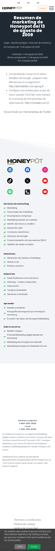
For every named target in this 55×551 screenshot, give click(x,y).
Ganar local (13, 261)
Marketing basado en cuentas (25, 446)
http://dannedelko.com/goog (25, 86)
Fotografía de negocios (19, 311)
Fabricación (13, 285)
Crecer (42, 8)
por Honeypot (38, 311)
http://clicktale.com (36, 102)
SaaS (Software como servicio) (22, 278)
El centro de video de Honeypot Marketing (28, 318)
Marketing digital (19, 43)
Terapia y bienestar (17, 290)
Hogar (7, 43)
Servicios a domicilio (17, 294)
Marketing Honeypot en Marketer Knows (27, 346)
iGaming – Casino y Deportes (21, 282)
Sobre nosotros (12, 326)
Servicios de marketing (16, 204)
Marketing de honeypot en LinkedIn (24, 342)
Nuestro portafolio (16, 307)
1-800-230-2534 (27, 423)
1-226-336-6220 (27, 429)
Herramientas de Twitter (37, 111)
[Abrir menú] (51, 8)
